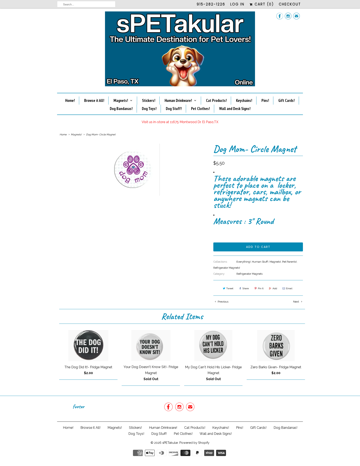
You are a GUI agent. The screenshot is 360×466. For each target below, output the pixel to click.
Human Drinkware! (178, 100)
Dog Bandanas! (121, 108)
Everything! (243, 261)
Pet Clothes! (200, 108)
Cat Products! (216, 100)
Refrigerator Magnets (249, 273)
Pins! (265, 100)
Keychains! (244, 100)
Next (296, 301)
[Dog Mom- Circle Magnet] (133, 170)
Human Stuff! (260, 261)
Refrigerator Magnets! (226, 267)
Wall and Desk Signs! (234, 108)
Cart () (263, 4)
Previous (222, 301)
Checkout (290, 4)
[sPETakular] (180, 50)
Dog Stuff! (174, 108)
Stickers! (148, 100)
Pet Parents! (289, 261)
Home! (70, 100)
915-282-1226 (211, 4)
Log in (237, 4)
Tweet (229, 288)
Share (245, 288)
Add (274, 288)
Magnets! (121, 100)
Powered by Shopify (194, 443)
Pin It (261, 288)
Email (289, 288)
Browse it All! (94, 100)
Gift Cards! (286, 100)
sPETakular (170, 443)
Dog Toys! (149, 108)
